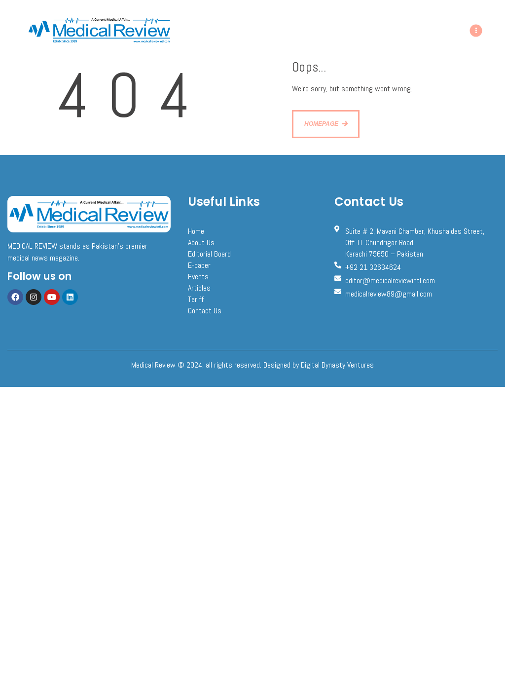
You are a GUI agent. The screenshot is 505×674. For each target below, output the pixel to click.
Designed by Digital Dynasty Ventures (318, 365)
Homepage (321, 123)
